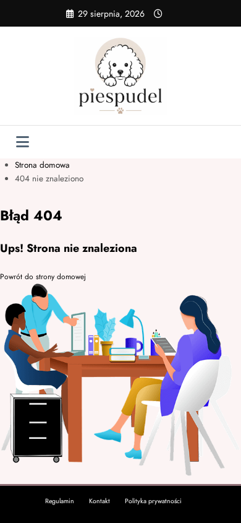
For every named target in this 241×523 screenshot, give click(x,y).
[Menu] (22, 142)
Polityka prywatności (153, 501)
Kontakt (99, 501)
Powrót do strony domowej (43, 276)
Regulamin (59, 501)
